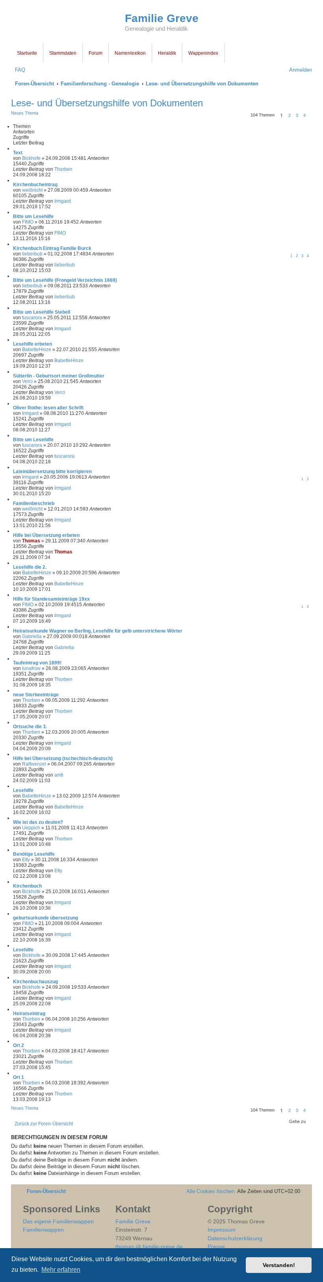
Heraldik (167, 53)
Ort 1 (18, 1077)
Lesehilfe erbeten (32, 344)
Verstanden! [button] (279, 1265)
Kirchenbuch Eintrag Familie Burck (52, 248)
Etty (26, 859)
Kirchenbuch (27, 886)
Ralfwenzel (34, 764)
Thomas (31, 541)
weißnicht (32, 190)
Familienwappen (43, 1230)
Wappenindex (203, 53)
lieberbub (32, 254)
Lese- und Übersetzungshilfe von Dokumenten (107, 103)
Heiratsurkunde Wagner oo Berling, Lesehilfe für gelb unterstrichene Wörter (97, 631)
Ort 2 (18, 1045)
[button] (310, 115)
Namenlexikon (130, 53)
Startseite (27, 53)
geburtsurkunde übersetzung (45, 918)
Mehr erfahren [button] (60, 1269)
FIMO (27, 222)
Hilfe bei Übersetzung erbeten (46, 535)
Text (17, 152)
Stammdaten (62, 53)
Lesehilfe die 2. (29, 567)
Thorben (63, 169)
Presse (216, 1246)
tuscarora (32, 317)
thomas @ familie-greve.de (149, 1246)
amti (58, 775)
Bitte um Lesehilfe (33, 216)
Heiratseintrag (29, 1013)
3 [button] (297, 115)
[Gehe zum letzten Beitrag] (75, 169)
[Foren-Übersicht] (68, 22)
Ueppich (31, 828)
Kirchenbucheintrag (35, 184)
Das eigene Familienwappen (58, 1221)
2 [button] (289, 115)
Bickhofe (31, 158)
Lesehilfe (23, 790)
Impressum (222, 1230)
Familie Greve (162, 18)
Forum (95, 53)
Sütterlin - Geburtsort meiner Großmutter (58, 376)
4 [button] (304, 115)
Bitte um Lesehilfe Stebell (41, 312)
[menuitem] (18, 70)
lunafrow (31, 668)
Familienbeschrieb (33, 503)
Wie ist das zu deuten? (38, 822)
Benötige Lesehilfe (34, 854)
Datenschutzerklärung (235, 1238)
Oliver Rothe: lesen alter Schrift (48, 408)
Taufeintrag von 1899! (37, 663)
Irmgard (62, 201)
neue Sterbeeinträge (36, 694)
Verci (27, 381)
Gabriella (32, 636)
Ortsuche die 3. (30, 726)
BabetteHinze (36, 349)
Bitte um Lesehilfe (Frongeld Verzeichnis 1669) (65, 280)
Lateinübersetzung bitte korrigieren (52, 471)
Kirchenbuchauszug (35, 981)
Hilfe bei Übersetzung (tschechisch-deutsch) (63, 758)
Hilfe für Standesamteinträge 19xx (51, 599)
